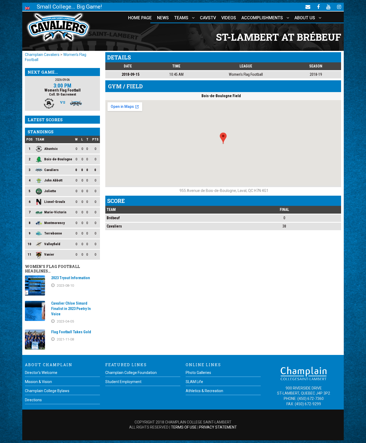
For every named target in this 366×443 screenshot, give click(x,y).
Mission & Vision (38, 382)
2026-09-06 (62, 80)
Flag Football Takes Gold (71, 332)
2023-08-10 (65, 285)
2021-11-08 (65, 339)
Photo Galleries (198, 372)
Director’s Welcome (41, 372)
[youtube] (328, 6)
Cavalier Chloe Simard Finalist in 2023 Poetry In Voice (71, 308)
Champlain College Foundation (131, 372)
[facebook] (318, 6)
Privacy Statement (218, 427)
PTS (95, 139)
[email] (307, 6)
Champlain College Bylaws (47, 391)
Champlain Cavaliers (42, 54)
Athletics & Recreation (204, 391)
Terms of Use (184, 427)
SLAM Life (194, 382)
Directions (33, 400)
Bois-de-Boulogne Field (221, 96)
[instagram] (339, 6)
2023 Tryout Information (70, 278)
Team (39, 139)
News (163, 17)
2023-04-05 (65, 321)
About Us (304, 17)
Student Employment (123, 382)
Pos (29, 139)
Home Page (140, 17)
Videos (228, 17)
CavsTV (208, 17)
